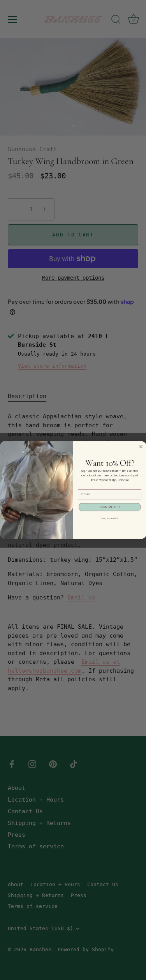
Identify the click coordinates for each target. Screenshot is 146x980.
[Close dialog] (140, 446)
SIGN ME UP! (109, 507)
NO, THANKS (109, 518)
